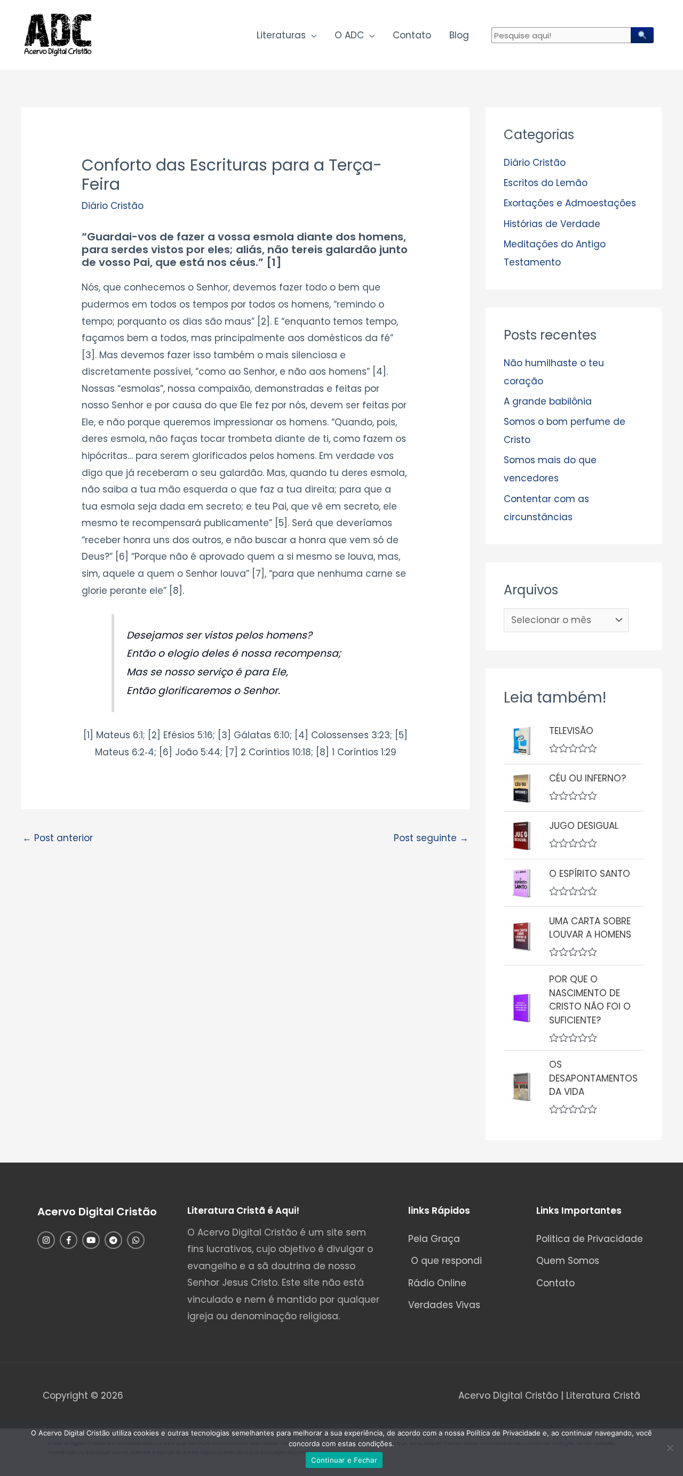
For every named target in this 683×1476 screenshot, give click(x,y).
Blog (459, 35)
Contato (412, 35)
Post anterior (57, 838)
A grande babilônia (548, 401)
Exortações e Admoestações (570, 203)
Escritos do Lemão (545, 182)
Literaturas (281, 35)
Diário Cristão (113, 205)
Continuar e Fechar (344, 1460)
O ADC (349, 35)
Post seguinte (431, 838)
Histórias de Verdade (552, 223)
